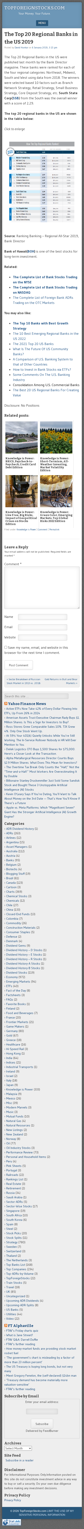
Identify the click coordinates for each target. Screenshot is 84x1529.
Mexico (10, 1098)
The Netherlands (17, 1260)
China (9, 910)
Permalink (54, 529)
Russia (10, 1193)
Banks (10, 860)
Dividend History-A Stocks (23, 963)
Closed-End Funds (18, 914)
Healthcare (13, 1044)
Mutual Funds (14, 1116)
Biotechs (11, 869)
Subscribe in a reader (20, 1460)
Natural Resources (18, 1125)
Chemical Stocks (16, 896)
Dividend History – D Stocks (24, 950)
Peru (9, 1161)
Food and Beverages (19, 1013)
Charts (10, 892)
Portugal (11, 1170)
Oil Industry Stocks (18, 1148)
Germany (12, 1031)
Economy (12, 977)
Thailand (11, 1256)
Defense (11, 937)
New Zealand (14, 1134)
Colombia (12, 919)
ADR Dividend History (20, 829)
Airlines (11, 838)
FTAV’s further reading (20, 1344)
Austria (10, 856)
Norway (11, 1139)
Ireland (10, 1071)
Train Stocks (14, 1283)
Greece (11, 1040)
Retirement (13, 1188)
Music (10, 1112)
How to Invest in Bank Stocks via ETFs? (42, 369)
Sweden (11, 1247)
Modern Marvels (16, 1107)
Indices (10, 1062)
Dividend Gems (16, 945)
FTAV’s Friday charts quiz (22, 1331)
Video (10, 1319)
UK (8, 1292)
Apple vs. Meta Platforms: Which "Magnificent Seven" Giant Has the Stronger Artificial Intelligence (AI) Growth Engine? (40, 812)
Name (8, 616)
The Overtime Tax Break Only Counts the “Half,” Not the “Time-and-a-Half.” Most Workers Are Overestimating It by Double (41, 771)
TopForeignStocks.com (34, 8)
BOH (31, 251)
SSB (16, 98)
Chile (9, 905)
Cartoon (11, 887)
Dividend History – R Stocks (24, 959)
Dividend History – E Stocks (24, 954)
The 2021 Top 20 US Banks (33, 344)
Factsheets (13, 995)
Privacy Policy (12, 1500)
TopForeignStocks (18, 1278)
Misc (9, 1103)
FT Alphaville (20, 1326)
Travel (10, 1287)
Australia (11, 851)
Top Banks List (15, 1265)
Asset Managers (17, 847)
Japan (10, 1085)
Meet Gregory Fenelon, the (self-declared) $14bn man (41, 1375)
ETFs (9, 986)
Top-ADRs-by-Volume (20, 1274)
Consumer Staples (18, 932)
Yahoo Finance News (27, 704)
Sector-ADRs (14, 1202)
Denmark (12, 941)
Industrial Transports (19, 1067)
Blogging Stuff (15, 874)
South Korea (14, 1220)
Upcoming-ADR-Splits (20, 1305)
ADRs (9, 833)
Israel (9, 1076)
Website (10, 637)
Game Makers (15, 1026)
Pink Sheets (14, 1166)
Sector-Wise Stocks (19, 1206)
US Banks (12, 1310)
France (10, 1017)
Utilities (11, 1314)
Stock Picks (13, 1233)
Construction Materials (21, 928)
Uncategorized (15, 1296)
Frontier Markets (17, 1022)
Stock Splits (14, 1238)
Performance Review (19, 1152)
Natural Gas (13, 1121)
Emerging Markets (18, 981)
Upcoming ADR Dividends (22, 1301)
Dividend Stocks (16, 972)
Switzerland (13, 1251)
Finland (10, 1008)
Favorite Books (16, 1004)
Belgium (11, 865)
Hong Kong (13, 1053)
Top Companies (16, 1269)
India (9, 1058)
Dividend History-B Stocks (23, 968)
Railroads (12, 1175)
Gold (9, 1035)
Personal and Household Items (26, 1157)
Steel (9, 1229)
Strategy (11, 1242)
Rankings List (14, 1179)
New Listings (14, 1130)
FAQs (9, 999)
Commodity (13, 923)
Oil (8, 1143)
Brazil (9, 878)
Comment (42, 529)
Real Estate (13, 1184)
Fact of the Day (16, 990)
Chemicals (12, 901)
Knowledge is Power (26, 529)
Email (8, 627)
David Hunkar (21, 47)
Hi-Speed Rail (15, 1049)
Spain (9, 1224)
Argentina (12, 842)
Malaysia (11, 1094)
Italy (8, 1080)
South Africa (14, 1215)
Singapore (13, 1211)
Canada (11, 883)
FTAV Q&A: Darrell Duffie (22, 1340)
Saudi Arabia (14, 1197)
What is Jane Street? (19, 1335)
